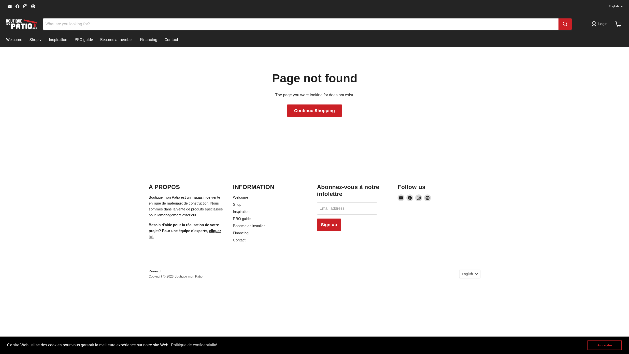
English (614, 6)
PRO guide (84, 39)
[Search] (565, 24)
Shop (34, 39)
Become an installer (249, 226)
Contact (171, 39)
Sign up (329, 224)
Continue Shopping (314, 110)
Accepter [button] (604, 345)
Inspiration (58, 39)
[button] (600, 24)
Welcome (14, 39)
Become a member (116, 39)
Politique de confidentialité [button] (194, 345)
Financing (148, 39)
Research (155, 271)
